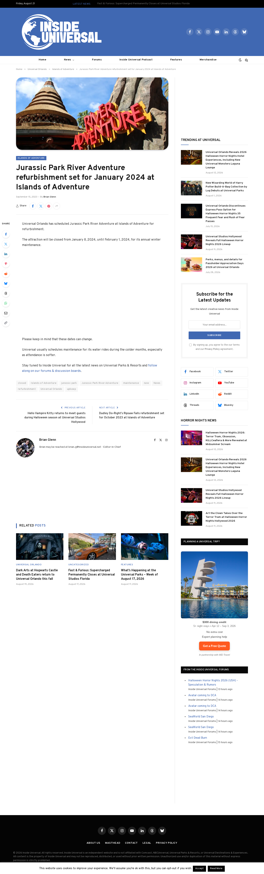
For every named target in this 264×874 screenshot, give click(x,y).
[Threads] (6, 293)
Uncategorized (78, 564)
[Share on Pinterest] (48, 206)
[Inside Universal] (60, 32)
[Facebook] (6, 234)
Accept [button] (199, 868)
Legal (147, 843)
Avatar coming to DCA (202, 695)
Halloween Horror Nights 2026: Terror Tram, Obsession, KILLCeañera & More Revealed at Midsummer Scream (226, 438)
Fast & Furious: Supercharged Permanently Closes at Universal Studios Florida (143, 3)
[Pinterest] (6, 264)
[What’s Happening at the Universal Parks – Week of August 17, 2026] (144, 546)
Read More (216, 868)
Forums (97, 59)
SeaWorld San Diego (201, 717)
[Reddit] (6, 273)
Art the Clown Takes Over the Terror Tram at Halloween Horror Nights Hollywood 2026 (226, 517)
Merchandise (208, 59)
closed (22, 383)
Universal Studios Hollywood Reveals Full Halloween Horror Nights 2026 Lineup (225, 240)
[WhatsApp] (6, 303)
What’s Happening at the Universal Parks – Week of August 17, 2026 (139, 575)
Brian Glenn (49, 196)
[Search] (246, 60)
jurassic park (69, 383)
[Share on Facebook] (32, 206)
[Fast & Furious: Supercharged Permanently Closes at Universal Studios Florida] (92, 546)
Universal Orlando (51, 389)
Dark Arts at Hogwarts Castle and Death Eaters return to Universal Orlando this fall (37, 575)
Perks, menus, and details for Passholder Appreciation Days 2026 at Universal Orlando (225, 263)
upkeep (71, 389)
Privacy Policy (212, 349)
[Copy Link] (6, 323)
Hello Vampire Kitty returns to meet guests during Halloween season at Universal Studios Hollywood (54, 418)
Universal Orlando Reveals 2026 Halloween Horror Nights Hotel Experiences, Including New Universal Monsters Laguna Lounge (226, 160)
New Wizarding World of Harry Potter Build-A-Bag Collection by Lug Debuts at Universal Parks (226, 186)
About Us (93, 843)
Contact (131, 843)
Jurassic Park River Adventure (100, 383)
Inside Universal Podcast (135, 59)
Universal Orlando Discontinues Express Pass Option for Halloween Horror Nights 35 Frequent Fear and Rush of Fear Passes (225, 213)
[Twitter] (6, 244)
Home (42, 59)
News (67, 59)
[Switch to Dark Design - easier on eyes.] (240, 60)
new (146, 383)
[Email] (6, 313)
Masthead (112, 843)
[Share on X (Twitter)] (40, 206)
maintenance (131, 383)
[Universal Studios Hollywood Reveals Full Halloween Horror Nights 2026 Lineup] (191, 241)
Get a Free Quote (214, 646)
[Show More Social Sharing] (56, 206)
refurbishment (27, 389)
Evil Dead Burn (197, 738)
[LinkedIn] (6, 254)
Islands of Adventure (31, 158)
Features (176, 59)
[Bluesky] (6, 283)
